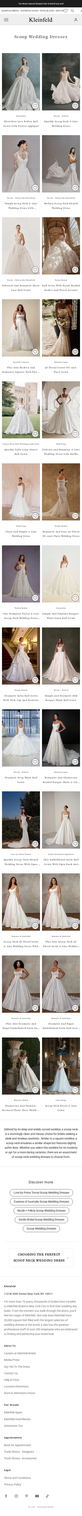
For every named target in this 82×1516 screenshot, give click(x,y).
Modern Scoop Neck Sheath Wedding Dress (61, 205)
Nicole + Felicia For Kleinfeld (21, 198)
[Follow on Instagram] (16, 1496)
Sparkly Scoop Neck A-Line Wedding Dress (61, 123)
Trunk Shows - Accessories (20, 1458)
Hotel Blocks (47, 11)
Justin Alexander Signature (61, 854)
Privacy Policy (12, 1484)
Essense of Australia (21, 936)
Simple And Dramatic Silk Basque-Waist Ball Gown (61, 698)
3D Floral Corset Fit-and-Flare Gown (61, 370)
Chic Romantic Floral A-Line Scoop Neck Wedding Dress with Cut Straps (21, 616)
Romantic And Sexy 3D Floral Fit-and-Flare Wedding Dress (61, 534)
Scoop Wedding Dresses (41, 1228)
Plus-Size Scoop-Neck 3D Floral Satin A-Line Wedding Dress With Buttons (61, 944)
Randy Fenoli (21, 690)
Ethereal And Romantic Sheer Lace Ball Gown (21, 287)
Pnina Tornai (61, 280)
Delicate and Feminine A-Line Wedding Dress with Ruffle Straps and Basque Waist (61, 452)
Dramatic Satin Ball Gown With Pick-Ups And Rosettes (21, 698)
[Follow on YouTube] (37, 1496)
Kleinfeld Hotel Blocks (17, 1419)
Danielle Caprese (21, 362)
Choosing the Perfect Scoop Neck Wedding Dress (39, 1257)
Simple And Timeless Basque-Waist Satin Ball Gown (61, 616)
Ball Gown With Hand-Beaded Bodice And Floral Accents (61, 287)
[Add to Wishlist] (35, 105)
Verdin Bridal (61, 526)
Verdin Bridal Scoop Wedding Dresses (41, 1219)
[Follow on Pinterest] (27, 1496)
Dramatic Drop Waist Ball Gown (21, 780)
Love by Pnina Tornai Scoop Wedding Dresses (41, 1192)
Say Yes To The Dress (17, 1366)
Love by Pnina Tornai (21, 854)
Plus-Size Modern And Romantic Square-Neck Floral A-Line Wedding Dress (21, 370)
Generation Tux (13, 1425)
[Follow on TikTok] (47, 1496)
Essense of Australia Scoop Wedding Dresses (41, 1201)
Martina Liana (61, 362)
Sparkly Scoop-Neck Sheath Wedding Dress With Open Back (21, 862)
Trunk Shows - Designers (19, 1451)
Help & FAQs (11, 1379)
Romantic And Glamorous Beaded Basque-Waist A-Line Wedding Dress (61, 780)
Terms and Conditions (17, 1477)
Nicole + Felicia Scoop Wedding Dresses (41, 1210)
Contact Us (11, 1373)
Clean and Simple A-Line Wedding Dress (21, 534)
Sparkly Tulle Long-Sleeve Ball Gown (21, 452)
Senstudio (21, 116)
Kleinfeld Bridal (10, 11)
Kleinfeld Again (29, 11)
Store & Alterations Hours (19, 1393)
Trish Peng (61, 444)
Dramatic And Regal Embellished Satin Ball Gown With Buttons (61, 1026)
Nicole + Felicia (61, 116)
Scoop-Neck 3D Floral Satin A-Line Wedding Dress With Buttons (21, 944)
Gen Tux (60, 11)
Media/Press (12, 1359)
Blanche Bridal (21, 1100)
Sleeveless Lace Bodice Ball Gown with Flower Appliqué (21, 123)
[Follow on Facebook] (6, 1496)
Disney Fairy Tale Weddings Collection (21, 444)
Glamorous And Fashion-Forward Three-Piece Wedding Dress (21, 1108)
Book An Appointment (17, 1445)
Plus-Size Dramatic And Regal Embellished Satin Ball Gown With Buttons (21, 1026)
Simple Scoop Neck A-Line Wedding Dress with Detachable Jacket (21, 206)
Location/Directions (16, 1386)
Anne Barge (61, 1100)
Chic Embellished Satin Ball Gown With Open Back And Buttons (61, 862)
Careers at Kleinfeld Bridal (20, 1353)
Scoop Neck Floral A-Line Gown (61, 1108)
